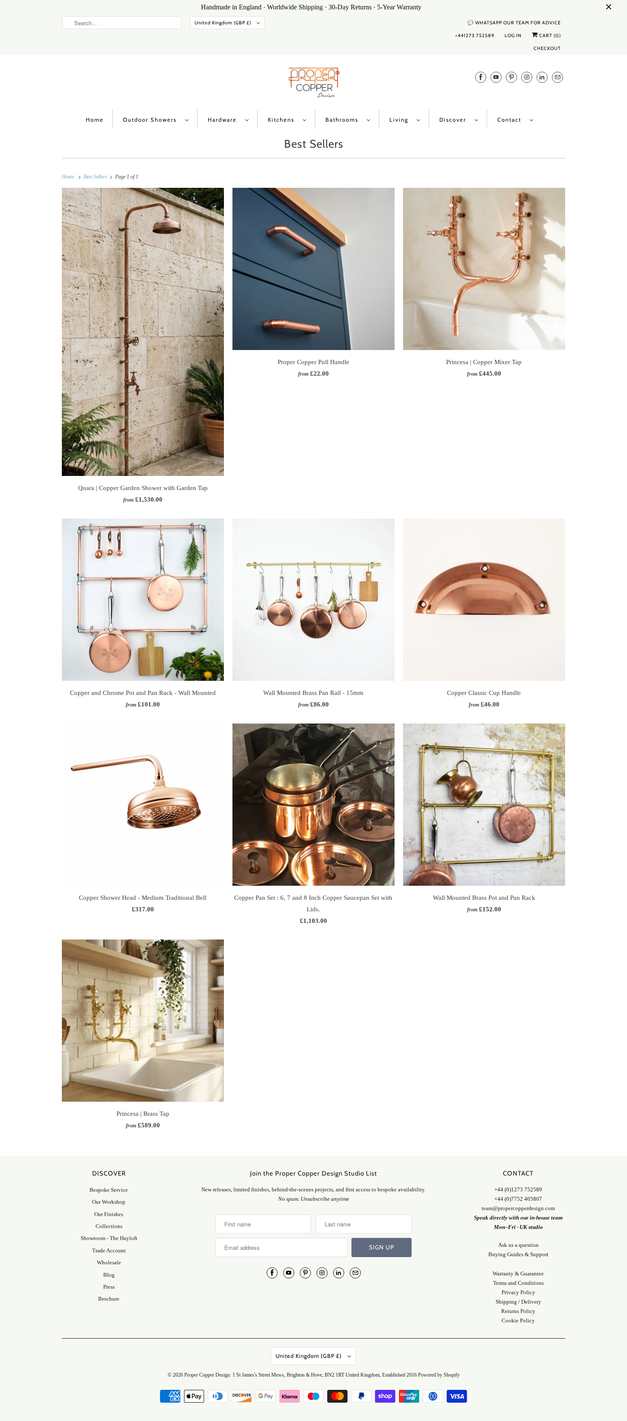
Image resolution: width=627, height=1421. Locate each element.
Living (400, 119)
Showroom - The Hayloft (109, 1238)
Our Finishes (108, 1214)
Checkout (547, 48)
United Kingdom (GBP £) (223, 23)
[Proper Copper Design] (313, 84)
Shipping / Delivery (518, 1301)
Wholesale (109, 1262)
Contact (511, 119)
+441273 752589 (474, 35)
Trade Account (109, 1250)
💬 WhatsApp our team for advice (514, 23)
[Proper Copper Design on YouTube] (496, 77)
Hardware (224, 119)
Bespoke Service (109, 1190)
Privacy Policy (518, 1292)
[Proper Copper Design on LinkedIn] (542, 77)
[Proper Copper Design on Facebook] (480, 77)
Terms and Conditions (518, 1283)
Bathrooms (344, 119)
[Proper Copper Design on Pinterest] (511, 77)
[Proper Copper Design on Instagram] (526, 77)
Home (95, 119)
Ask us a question (518, 1245)
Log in (513, 35)
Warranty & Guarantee (518, 1273)
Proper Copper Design (207, 1375)
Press (109, 1287)
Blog (109, 1275)
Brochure (108, 1299)
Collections (109, 1226)
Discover (454, 119)
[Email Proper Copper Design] (557, 77)
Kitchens (283, 119)
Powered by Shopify (439, 1375)
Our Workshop (108, 1202)
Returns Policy (518, 1311)
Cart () (549, 35)
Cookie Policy (518, 1320)
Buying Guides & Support (518, 1254)
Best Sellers (313, 144)
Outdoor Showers (152, 119)
